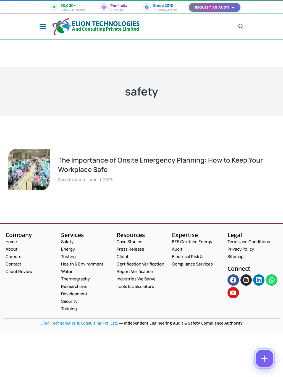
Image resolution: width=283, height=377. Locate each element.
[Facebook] (233, 280)
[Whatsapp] (271, 280)
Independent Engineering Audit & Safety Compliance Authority (183, 323)
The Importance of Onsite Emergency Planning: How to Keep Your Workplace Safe (160, 164)
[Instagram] (246, 280)
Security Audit (71, 180)
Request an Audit (214, 7)
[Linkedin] (258, 280)
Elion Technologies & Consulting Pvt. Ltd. (79, 323)
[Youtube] (233, 292)
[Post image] (29, 169)
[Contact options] (264, 358)
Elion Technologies (106, 23)
